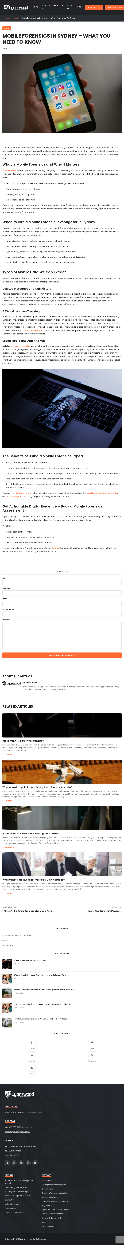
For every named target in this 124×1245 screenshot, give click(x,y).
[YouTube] (35, 1162)
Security (45, 1222)
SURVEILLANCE (8, 946)
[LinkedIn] (28, 1162)
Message (6, 619)
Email (4, 599)
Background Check (50, 1197)
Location (6, 588)
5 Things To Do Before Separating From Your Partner (28, 911)
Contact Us (94, 7)
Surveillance (47, 1180)
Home (8, 18)
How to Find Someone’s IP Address (105, 911)
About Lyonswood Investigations (18, 1191)
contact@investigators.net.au (17, 1131)
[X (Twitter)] (21, 1162)
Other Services (48, 1226)
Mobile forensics (10, 170)
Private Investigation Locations (18, 1196)
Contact (56, 548)
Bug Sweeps (47, 1205)
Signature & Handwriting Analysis (55, 1209)
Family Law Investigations (52, 1214)
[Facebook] (7, 1162)
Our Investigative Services (16, 1187)
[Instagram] (14, 1162)
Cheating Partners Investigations (55, 1193)
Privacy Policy (10, 1208)
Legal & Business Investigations (55, 1201)
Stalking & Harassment (51, 1218)
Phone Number (8, 609)
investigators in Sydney (21, 493)
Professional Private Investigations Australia (19, 1181)
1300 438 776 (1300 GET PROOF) (18, 1127)
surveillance (91, 493)
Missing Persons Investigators (54, 1184)
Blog (16, 18)
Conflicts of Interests (14, 1212)
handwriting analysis (16, 496)
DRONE (5, 941)
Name (5, 578)
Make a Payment (12, 1204)
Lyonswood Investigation (33, 330)
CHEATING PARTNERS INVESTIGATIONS (17, 935)
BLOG (6, 28)
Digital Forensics (48, 1189)
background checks (107, 493)
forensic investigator (20, 346)
